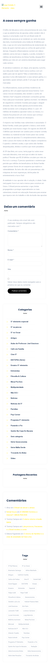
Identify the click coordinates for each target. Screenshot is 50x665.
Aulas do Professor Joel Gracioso (25, 343)
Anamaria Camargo (14, 570)
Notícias (14, 398)
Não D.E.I (14, 393)
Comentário (13, 231)
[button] (41, 7)
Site (9, 269)
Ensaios (11, 588)
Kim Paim (25, 606)
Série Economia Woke (15, 651)
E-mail (11, 260)
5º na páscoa (16, 327)
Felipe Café (12, 593)
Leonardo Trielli (13, 611)
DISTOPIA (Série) (18, 360)
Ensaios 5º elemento (19, 365)
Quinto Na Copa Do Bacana (22, 431)
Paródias (14, 409)
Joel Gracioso (13, 606)
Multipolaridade (17, 387)
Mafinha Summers (14, 620)
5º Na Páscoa (12, 566)
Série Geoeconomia (19, 442)
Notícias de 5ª (16, 404)
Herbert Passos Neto (31, 602)
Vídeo (13, 458)
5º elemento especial (19, 322)
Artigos (14, 338)
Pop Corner (15, 415)
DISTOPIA (25, 584)
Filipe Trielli (24, 593)
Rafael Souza (12, 512)
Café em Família (17, 349)
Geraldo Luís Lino (14, 602)
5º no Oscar (15, 333)
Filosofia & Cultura (18, 376)
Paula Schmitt (12, 637)
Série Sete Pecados (14, 655)
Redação (34, 646)
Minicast (11, 624)
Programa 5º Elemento (15, 642)
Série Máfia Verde (18, 447)
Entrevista (21, 588)
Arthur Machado (31, 570)
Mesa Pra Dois (16, 382)
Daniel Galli (37, 579)
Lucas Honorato (13, 615)
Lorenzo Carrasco (29, 611)
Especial (32, 588)
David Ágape (12, 584)
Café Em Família (23, 575)
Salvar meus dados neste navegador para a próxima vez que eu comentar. (24, 283)
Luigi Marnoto (28, 615)
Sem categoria (17, 436)
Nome (11, 250)
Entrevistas (15, 371)
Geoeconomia (30, 597)
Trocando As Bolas (18, 453)
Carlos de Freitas (14, 579)
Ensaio (34, 584)
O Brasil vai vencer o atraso (24, 508)
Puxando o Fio (16, 426)
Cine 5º (14, 354)
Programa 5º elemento (20, 420)
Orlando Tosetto (13, 633)
